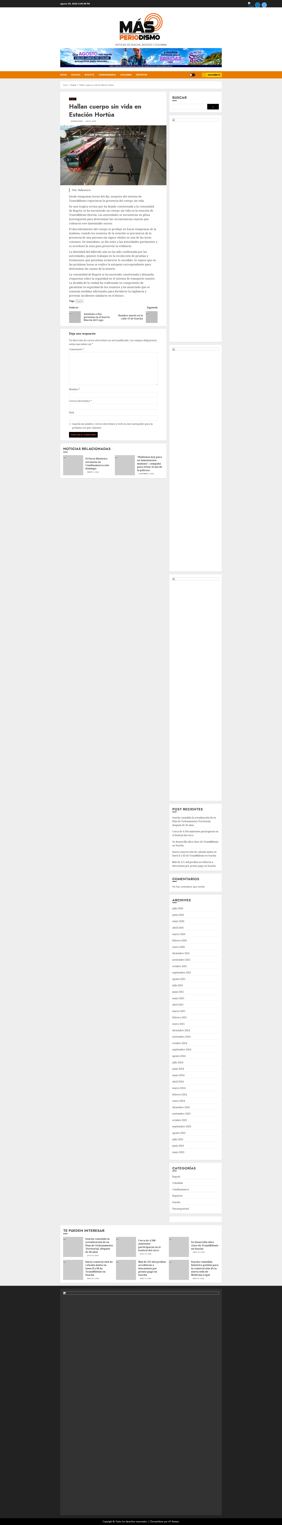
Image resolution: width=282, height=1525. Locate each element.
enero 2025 (178, 1023)
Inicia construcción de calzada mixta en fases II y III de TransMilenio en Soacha (194, 853)
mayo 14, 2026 (145, 1279)
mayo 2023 (178, 1152)
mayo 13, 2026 (198, 1279)
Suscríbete (214, 74)
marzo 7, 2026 (93, 472)
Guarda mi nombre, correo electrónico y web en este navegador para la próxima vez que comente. (112, 425)
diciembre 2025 (181, 953)
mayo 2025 (178, 998)
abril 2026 (178, 927)
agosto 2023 (179, 1133)
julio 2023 (177, 1139)
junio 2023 (178, 1145)
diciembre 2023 (181, 1107)
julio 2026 (177, 908)
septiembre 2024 (181, 1049)
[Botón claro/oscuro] (192, 74)
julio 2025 (177, 985)
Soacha (75, 74)
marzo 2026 (178, 934)
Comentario (76, 349)
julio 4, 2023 (91, 121)
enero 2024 (178, 1100)
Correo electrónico (80, 401)
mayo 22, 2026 (93, 1279)
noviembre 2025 (181, 959)
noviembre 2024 (181, 1036)
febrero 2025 (179, 1017)
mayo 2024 (178, 1075)
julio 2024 (177, 1062)
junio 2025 (178, 991)
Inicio (63, 74)
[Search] (198, 75)
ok (213, 106)
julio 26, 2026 (93, 1256)
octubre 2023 (179, 1120)
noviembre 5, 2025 (146, 474)
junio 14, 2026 (145, 1254)
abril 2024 (178, 1081)
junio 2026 (178, 914)
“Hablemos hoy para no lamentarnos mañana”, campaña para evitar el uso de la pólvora (149, 463)
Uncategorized (180, 1208)
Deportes (141, 74)
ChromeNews (156, 1521)
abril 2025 (178, 1004)
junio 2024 (178, 1068)
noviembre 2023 (181, 1113)
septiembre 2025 (181, 972)
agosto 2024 (179, 1056)
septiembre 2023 (181, 1126)
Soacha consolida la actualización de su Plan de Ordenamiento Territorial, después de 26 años (194, 821)
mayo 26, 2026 (199, 1252)
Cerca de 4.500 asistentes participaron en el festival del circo (149, 1245)
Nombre (74, 389)
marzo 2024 (178, 1088)
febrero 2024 (179, 1094)
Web (71, 412)
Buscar (179, 97)
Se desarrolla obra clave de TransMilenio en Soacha (204, 1245)
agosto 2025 (179, 979)
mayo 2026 (178, 921)
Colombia (126, 74)
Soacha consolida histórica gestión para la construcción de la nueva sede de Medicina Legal (204, 1268)
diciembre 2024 (181, 1030)
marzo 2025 (178, 1011)
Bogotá (89, 74)
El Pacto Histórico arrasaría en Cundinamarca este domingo (97, 463)
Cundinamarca (107, 74)
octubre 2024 (179, 1043)
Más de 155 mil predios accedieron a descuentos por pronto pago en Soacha (152, 1268)
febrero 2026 (179, 940)
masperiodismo (77, 121)
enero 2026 (178, 947)
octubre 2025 (179, 966)
